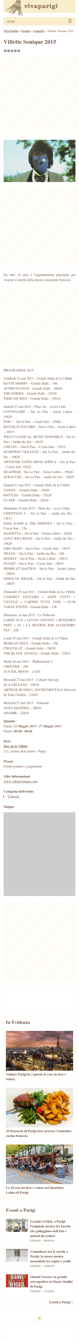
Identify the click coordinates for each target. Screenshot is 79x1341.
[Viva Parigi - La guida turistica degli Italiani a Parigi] (39, 8)
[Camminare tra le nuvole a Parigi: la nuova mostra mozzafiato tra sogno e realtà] (17, 1260)
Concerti (13, 796)
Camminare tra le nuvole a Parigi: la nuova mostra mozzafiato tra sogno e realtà (50, 1256)
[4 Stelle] (15, 50)
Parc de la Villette (16, 746)
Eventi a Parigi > (61, 1302)
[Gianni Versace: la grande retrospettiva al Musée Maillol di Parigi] (17, 1285)
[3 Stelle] (12, 50)
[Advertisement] (39, 95)
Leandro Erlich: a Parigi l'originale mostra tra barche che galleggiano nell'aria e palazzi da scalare (50, 1228)
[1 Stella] (5, 50)
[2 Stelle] (8, 50)
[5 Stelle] (18, 50)
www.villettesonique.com (20, 781)
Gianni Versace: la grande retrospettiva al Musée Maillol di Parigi (51, 1281)
